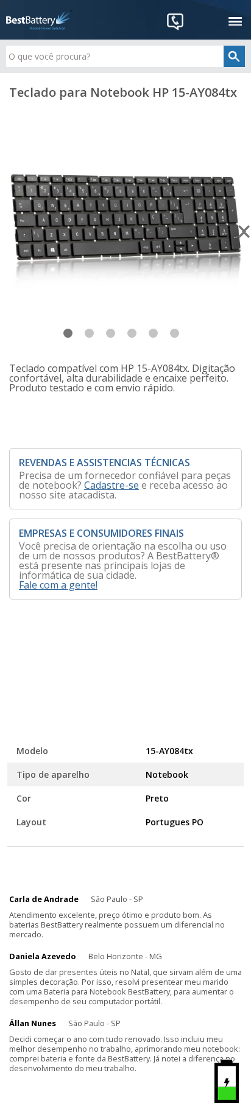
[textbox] (125, 56)
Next (244, 232)
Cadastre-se (111, 485)
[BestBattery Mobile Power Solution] (39, 19)
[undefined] (125, 230)
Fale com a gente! (58, 585)
